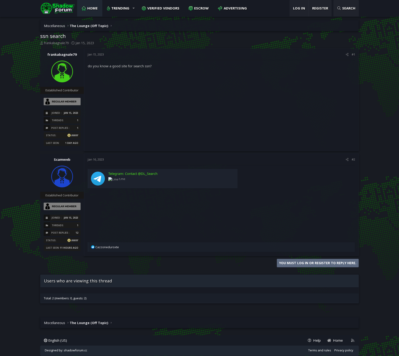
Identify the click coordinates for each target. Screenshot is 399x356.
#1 (353, 54)
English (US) (57, 340)
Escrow (201, 8)
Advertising (235, 8)
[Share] (347, 54)
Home (92, 8)
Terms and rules (319, 350)
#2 (353, 159)
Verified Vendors (163, 8)
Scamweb (62, 159)
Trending (120, 8)
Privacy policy (343, 350)
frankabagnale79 (56, 43)
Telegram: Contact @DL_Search (132, 173)
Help (317, 340)
